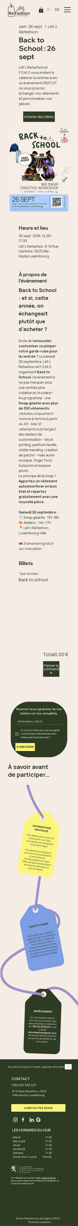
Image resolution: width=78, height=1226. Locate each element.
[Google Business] (38, 1119)
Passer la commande (51, 669)
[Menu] (67, 9)
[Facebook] (23, 1119)
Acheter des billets (39, 116)
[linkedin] (31, 1119)
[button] (41, 10)
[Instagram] (15, 1119)
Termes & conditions (39, 1222)
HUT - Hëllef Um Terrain (46, 1178)
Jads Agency (46, 1218)
